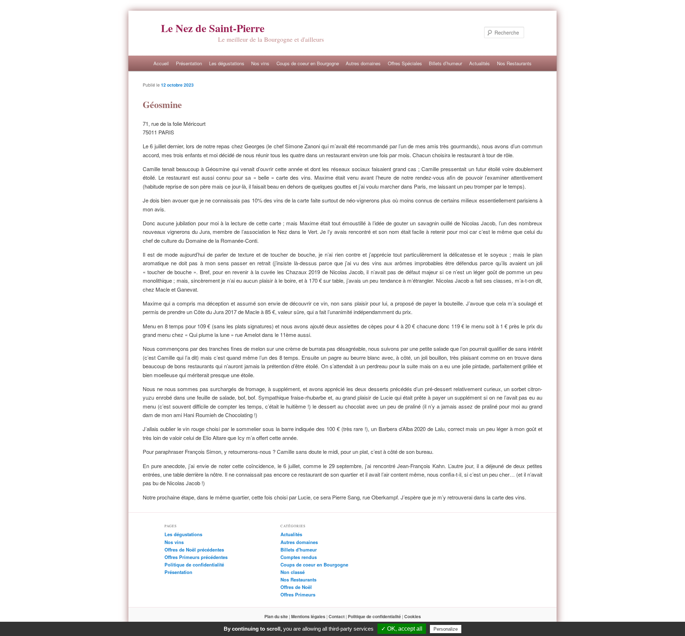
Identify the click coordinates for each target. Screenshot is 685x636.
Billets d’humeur (445, 63)
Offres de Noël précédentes (194, 549)
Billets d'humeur (298, 549)
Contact (337, 616)
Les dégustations (226, 63)
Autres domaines (363, 63)
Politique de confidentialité (194, 564)
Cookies (412, 616)
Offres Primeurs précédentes (196, 557)
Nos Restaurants (514, 63)
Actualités (479, 63)
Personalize (445, 629)
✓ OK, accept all (401, 629)
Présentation (189, 63)
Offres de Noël (296, 587)
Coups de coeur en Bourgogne (307, 63)
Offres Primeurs (297, 594)
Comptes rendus (298, 557)
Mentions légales (308, 616)
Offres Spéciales (405, 63)
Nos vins (260, 63)
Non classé (292, 572)
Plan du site (276, 616)
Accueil (161, 63)
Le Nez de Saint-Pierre (212, 28)
